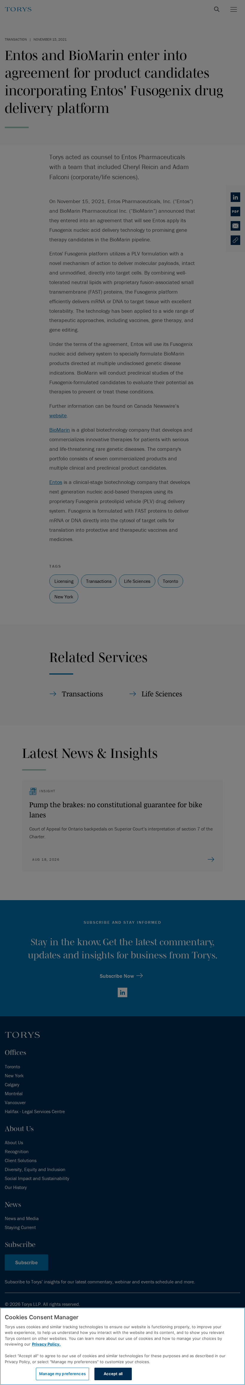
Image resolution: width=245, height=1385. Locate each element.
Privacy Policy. (46, 1344)
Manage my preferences (62, 1373)
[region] (122, 1346)
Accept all (113, 1373)
